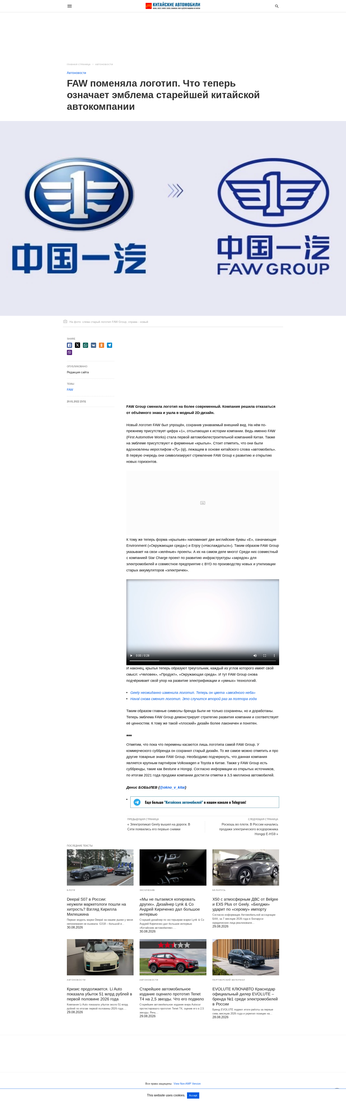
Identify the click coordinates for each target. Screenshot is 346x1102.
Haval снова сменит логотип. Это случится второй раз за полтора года (193, 699)
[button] (204, 802)
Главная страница (79, 64)
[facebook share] (69, 345)
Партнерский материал (228, 980)
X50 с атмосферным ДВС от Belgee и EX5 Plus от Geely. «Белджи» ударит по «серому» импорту (245, 904)
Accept (193, 1095)
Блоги (71, 890)
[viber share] (69, 352)
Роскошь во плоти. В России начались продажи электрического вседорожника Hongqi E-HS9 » (248, 829)
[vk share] (93, 345)
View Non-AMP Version (187, 1083)
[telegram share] (109, 345)
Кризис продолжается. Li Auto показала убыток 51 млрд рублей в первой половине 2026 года (99, 994)
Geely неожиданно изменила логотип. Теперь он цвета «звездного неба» (192, 693)
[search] (277, 6)
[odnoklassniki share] (101, 345)
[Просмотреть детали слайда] (204, 807)
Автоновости (104, 64)
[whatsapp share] (85, 345)
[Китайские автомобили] (172, 6)
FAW (70, 389)
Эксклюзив (147, 890)
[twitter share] (77, 345)
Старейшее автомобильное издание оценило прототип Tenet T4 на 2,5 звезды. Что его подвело (172, 994)
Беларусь (219, 890)
